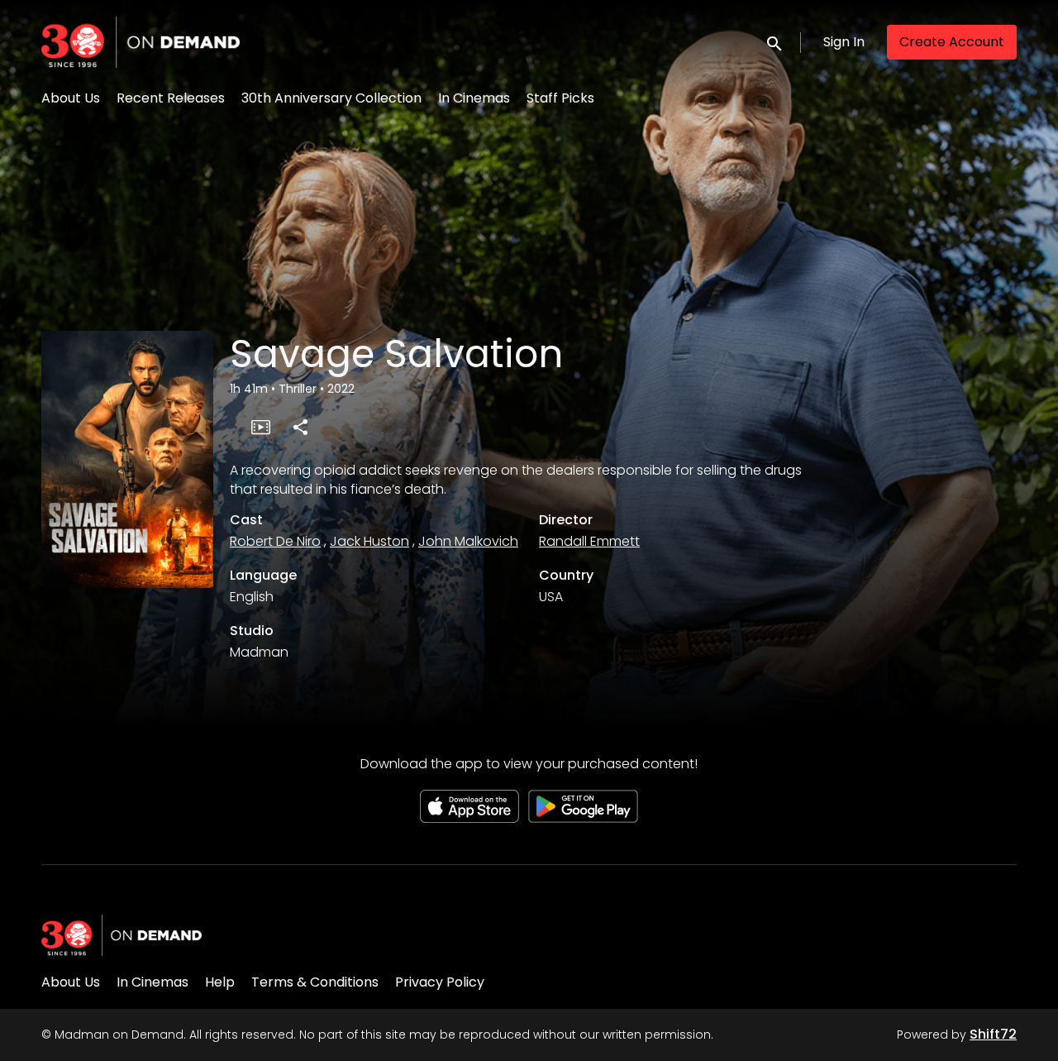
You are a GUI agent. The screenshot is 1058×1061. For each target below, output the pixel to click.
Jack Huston (369, 541)
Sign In (844, 41)
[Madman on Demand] (121, 935)
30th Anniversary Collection (331, 98)
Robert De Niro (275, 541)
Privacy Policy (439, 982)
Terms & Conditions (315, 982)
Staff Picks (560, 98)
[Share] (300, 426)
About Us (70, 98)
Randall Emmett (589, 541)
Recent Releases (171, 98)
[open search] (775, 42)
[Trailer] (260, 426)
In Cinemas (474, 98)
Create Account (951, 41)
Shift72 (993, 1034)
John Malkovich (468, 541)
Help (220, 982)
